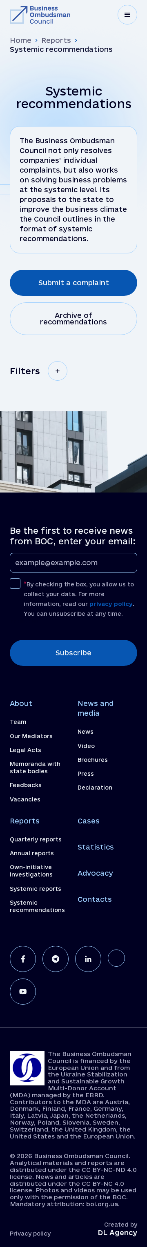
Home (20, 40)
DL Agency (117, 1232)
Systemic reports (35, 888)
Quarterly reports (36, 839)
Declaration (95, 787)
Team (18, 722)
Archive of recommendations (73, 318)
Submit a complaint (73, 282)
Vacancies (25, 799)
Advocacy (95, 873)
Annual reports (32, 853)
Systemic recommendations (37, 906)
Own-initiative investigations (31, 871)
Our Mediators (31, 736)
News (86, 731)
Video (86, 746)
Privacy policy (30, 1233)
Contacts (95, 899)
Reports (56, 40)
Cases (89, 821)
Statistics (96, 847)
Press (86, 773)
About (21, 703)
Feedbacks (26, 785)
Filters (25, 371)
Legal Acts (25, 750)
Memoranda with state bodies (35, 767)
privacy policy (111, 604)
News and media (96, 708)
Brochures (93, 760)
